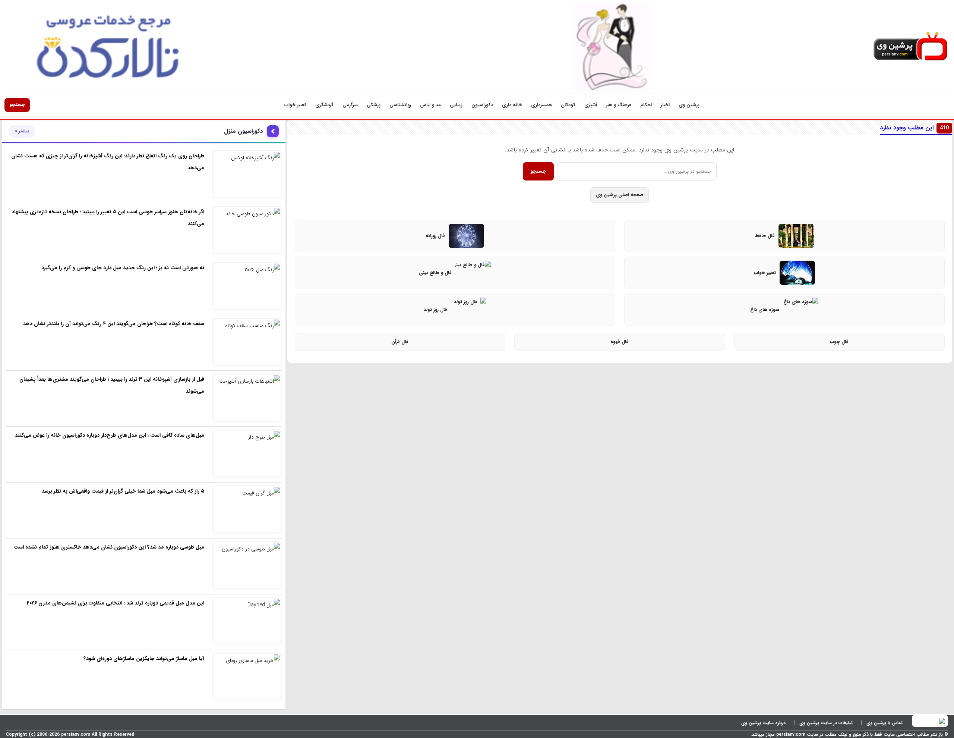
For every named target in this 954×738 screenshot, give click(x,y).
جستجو (17, 105)
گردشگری (324, 105)
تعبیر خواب (295, 105)
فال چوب (839, 342)
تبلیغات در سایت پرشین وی (826, 722)
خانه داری (512, 105)
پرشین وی (689, 105)
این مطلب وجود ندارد (914, 127)
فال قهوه (619, 342)
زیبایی (456, 105)
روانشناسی (400, 105)
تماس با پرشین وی (884, 722)
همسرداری (541, 105)
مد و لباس (430, 105)
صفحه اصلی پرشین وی (619, 195)
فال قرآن (399, 342)
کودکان (568, 105)
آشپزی (590, 105)
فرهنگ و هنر (618, 105)
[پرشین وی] (910, 46)
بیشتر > (22, 131)
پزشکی (373, 105)
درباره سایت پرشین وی (763, 722)
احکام (646, 105)
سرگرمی (350, 105)
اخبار (665, 105)
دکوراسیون (482, 105)
